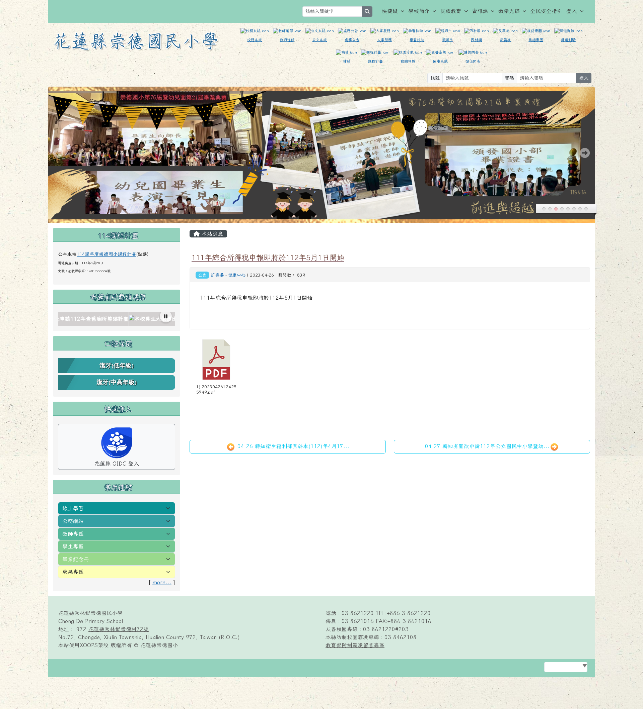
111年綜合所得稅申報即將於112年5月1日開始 (268, 257)
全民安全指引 (546, 11)
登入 (571, 11)
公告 (202, 275)
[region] (116, 319)
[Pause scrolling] (166, 316)
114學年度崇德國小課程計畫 (106, 254)
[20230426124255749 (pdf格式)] (216, 359)
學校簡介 (419, 11)
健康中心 (236, 275)
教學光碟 (509, 11)
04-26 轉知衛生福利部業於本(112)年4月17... (292, 446)
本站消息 (211, 233)
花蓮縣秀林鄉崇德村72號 (118, 629)
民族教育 (450, 11)
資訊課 (480, 11)
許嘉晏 (217, 275)
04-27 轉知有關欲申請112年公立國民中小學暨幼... (487, 446)
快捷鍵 (390, 11)
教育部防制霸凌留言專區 (355, 645)
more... (161, 582)
